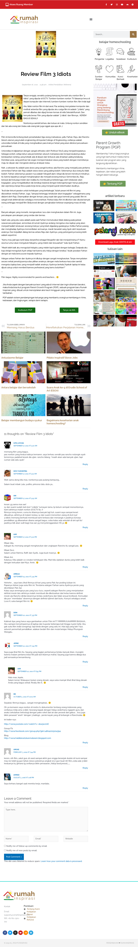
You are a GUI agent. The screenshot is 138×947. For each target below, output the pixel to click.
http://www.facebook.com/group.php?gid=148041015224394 (32, 731)
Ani (14, 496)
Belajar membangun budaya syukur (21, 420)
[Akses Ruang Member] (7, 4)
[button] (91, 19)
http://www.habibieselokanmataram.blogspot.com (27, 738)
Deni (15, 613)
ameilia (16, 574)
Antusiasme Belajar (12, 357)
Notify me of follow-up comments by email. (26, 846)
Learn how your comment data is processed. (61, 861)
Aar (15, 534)
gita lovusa (18, 443)
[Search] (133, 34)
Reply (85, 464)
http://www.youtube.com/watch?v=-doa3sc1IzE (26, 724)
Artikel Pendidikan (55, 85)
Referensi (67, 85)
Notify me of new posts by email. (21, 850)
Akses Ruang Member (21, 4)
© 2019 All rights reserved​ (15, 943)
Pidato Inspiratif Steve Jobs (62, 357)
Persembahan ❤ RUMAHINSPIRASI (120, 943)
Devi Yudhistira (20, 471)
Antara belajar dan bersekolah (18, 387)
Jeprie (16, 643)
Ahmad (16, 775)
